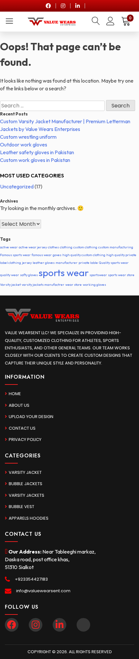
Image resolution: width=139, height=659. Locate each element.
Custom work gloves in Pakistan (35, 160)
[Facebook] (48, 6)
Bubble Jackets (25, 484)
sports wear (64, 273)
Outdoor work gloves (23, 144)
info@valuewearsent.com (43, 591)
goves (57, 255)
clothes (53, 247)
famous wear (42, 255)
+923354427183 (31, 579)
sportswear (98, 275)
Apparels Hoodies (28, 518)
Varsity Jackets (26, 495)
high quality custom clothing (83, 255)
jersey (27, 262)
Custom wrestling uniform (28, 137)
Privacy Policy (25, 439)
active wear (9, 247)
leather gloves (44, 262)
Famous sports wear (15, 255)
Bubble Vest (21, 507)
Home (15, 394)
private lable (88, 262)
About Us (19, 405)
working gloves (94, 284)
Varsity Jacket (25, 472)
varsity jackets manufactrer (43, 284)
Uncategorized (17, 186)
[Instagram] (63, 6)
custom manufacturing (115, 247)
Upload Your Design (31, 417)
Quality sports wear (114, 262)
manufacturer (67, 262)
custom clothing (85, 247)
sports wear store (121, 275)
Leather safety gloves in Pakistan (37, 152)
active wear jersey (33, 247)
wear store (73, 284)
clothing (66, 247)
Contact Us (22, 428)
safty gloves (29, 275)
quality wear (9, 275)
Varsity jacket (10, 284)
